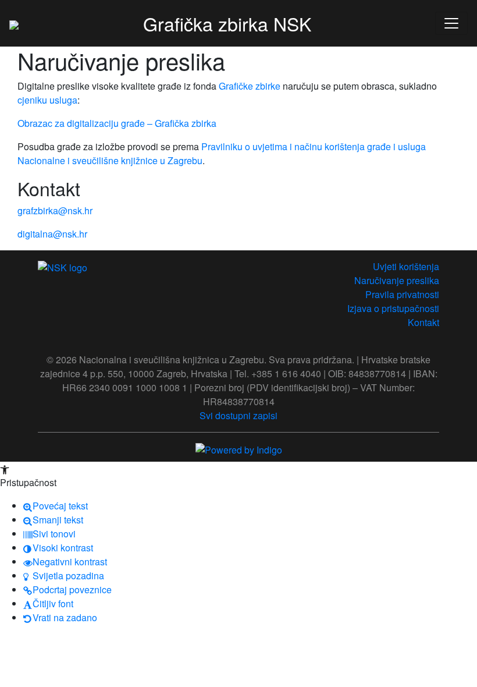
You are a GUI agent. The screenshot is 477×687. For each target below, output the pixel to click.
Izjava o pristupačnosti (393, 308)
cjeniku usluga (47, 100)
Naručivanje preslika (396, 280)
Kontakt (423, 322)
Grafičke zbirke (249, 86)
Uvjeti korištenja (406, 266)
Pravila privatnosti (402, 294)
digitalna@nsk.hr (52, 233)
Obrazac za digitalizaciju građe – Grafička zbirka (116, 123)
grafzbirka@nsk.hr (54, 210)
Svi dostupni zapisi (238, 415)
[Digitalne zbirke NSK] (14, 23)
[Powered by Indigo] (238, 448)
